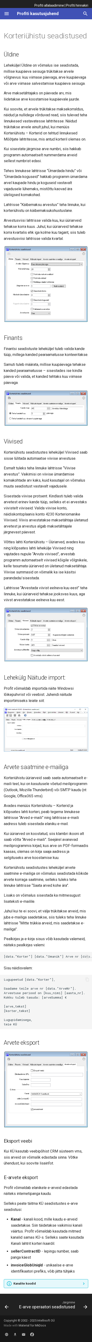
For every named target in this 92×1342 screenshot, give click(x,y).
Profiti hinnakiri (77, 5)
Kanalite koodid (24, 1283)
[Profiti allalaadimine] (15, 1334)
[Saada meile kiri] (23, 1334)
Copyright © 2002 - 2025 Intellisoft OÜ (29, 1320)
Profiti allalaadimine (49, 5)
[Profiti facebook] (32, 1334)
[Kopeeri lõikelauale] (87, 956)
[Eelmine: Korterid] (6, 1306)
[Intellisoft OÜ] (6, 1334)
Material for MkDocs (32, 1325)
